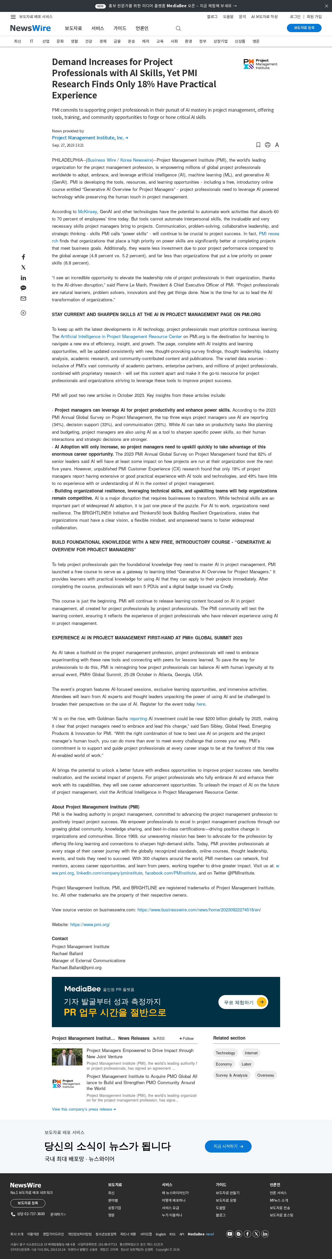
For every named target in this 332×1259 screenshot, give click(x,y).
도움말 (228, 16)
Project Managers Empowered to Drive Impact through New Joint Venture (140, 1053)
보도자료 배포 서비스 (36, 16)
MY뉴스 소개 (279, 1200)
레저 (145, 41)
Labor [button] (246, 1064)
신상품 (240, 41)
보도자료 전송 (280, 1208)
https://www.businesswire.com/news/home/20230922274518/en (198, 909)
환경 (188, 41)
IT (31, 41)
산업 (45, 41)
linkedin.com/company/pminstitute (109, 872)
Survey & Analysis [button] (232, 1075)
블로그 (212, 16)
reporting (138, 718)
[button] (258, 144)
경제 (102, 41)
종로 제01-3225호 (151, 1244)
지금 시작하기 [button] (226, 1146)
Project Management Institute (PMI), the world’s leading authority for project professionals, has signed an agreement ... (142, 1065)
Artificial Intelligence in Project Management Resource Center (121, 336)
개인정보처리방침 (80, 1234)
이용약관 (33, 1234)
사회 (174, 41)
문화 (60, 41)
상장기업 (220, 41)
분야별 (113, 1200)
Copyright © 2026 (168, 1249)
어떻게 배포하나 (173, 1200)
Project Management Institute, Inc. (90, 138)
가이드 (120, 28)
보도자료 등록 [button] (28, 1203)
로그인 (295, 16)
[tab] (133, 1185)
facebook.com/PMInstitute (170, 872)
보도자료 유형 (226, 1200)
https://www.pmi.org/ (90, 924)
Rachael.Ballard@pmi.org (76, 967)
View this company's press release (84, 1109)
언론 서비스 (278, 1193)
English (161, 1234)
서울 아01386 (40, 1249)
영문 (256, 41)
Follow (188, 1038)
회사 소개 (16, 1234)
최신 (17, 41)
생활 (74, 41)
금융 (117, 41)
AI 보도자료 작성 (264, 16)
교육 (159, 41)
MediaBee (196, 1234)
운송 (131, 41)
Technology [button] (225, 1052)
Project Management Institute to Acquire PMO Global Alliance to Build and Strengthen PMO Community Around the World (142, 1082)
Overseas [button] (265, 1075)
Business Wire (101, 159)
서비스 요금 (170, 1208)
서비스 (97, 28)
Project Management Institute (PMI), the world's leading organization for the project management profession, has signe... (142, 1098)
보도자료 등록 (304, 27)
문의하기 (57, 1214)
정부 (202, 41)
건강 (88, 41)
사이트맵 (146, 1234)
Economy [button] (224, 1064)
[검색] (178, 29)
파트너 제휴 (128, 1234)
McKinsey (87, 211)
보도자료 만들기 (227, 1193)
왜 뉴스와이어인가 (175, 1193)
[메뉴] (14, 17)
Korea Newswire (136, 159)
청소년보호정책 (105, 1234)
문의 (242, 16)
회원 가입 (314, 16)
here (201, 703)
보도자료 (73, 28)
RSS (161, 1038)
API (181, 1234)
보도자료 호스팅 (281, 1215)
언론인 (142, 28)
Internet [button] (251, 1052)
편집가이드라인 (53, 1234)
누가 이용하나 (172, 1215)
